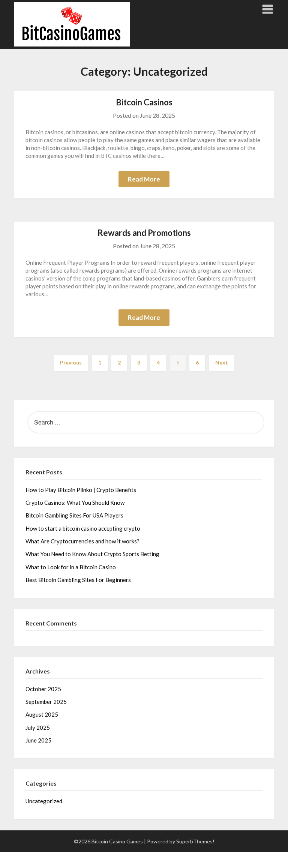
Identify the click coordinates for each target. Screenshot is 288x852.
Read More (144, 179)
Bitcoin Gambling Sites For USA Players (74, 515)
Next (221, 362)
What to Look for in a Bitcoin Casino (71, 567)
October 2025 (43, 689)
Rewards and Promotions (144, 233)
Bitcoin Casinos (144, 102)
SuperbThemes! (195, 841)
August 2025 (42, 714)
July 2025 (38, 727)
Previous (71, 362)
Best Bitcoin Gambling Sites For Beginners (78, 579)
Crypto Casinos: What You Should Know (75, 502)
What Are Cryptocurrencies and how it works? (83, 541)
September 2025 (46, 701)
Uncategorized (44, 801)
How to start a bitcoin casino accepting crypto (83, 528)
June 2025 (38, 740)
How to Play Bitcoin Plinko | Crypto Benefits (81, 489)
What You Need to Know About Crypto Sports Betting (92, 553)
